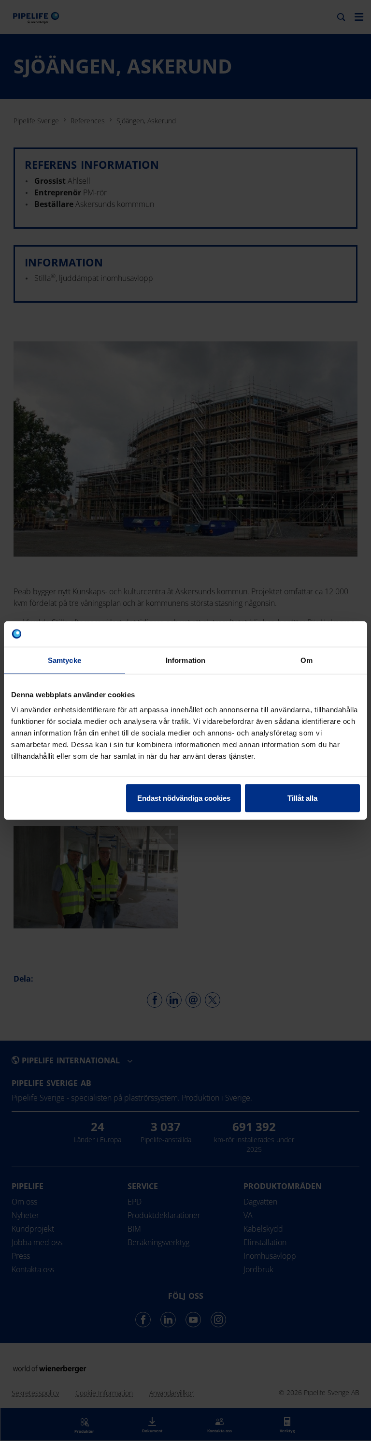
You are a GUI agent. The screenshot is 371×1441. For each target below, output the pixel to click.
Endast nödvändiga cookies (183, 798)
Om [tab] (306, 660)
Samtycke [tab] (64, 660)
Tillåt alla (302, 798)
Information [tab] (185, 660)
